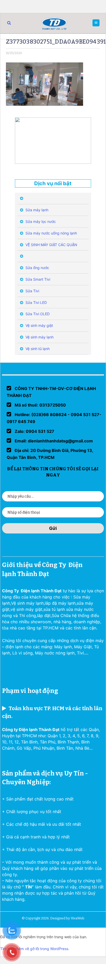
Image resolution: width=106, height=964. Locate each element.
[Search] (9, 23)
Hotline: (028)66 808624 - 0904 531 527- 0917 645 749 (54, 418)
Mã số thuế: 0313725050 (40, 405)
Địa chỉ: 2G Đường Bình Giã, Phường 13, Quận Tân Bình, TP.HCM (50, 454)
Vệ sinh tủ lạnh (37, 348)
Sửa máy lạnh (36, 210)
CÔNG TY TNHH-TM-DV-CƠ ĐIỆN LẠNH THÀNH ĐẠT (51, 392)
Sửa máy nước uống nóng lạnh (50, 233)
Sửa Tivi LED (35, 302)
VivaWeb (77, 918)
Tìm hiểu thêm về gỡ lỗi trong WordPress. (34, 948)
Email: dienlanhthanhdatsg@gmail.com (53, 440)
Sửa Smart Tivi (37, 279)
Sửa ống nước (36, 267)
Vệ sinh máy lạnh (39, 337)
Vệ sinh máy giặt (38, 325)
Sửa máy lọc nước (40, 221)
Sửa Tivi (31, 291)
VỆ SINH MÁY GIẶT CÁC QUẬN (50, 244)
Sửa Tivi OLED (37, 314)
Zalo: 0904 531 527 (34, 431)
